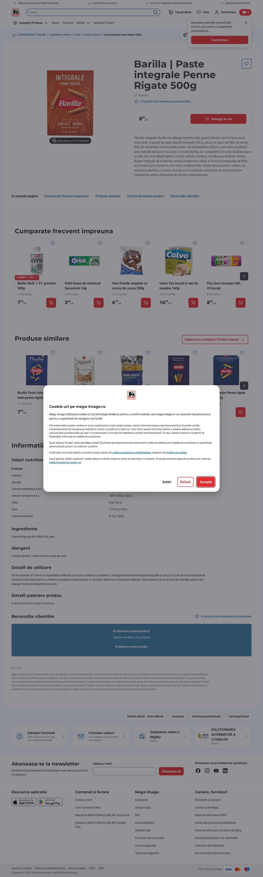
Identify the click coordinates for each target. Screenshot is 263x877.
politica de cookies (177, 452)
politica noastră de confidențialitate (132, 452)
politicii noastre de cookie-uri (65, 462)
